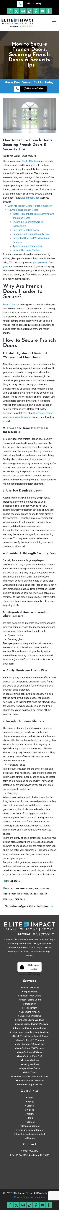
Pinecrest (33, 939)
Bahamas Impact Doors (30, 1084)
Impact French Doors (30, 995)
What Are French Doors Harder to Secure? (30, 205)
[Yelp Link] (49, 11)
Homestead (26, 943)
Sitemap (30, 1138)
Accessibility (38, 1197)
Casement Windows (31, 1012)
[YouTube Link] (42, 11)
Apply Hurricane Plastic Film (28, 246)
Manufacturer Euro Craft (30, 1056)
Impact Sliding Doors (30, 999)
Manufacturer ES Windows (30, 1040)
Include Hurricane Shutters (27, 250)
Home (31, 1097)
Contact (30, 1122)
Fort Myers (37, 947)
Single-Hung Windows (30, 1016)
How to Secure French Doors (23, 209)
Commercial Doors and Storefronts (30, 1076)
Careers (30, 1105)
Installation (30, 1003)
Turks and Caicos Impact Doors (30, 1028)
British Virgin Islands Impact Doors (30, 1036)
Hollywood (39, 943)
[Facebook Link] (10, 11)
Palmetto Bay (46, 939)
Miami (9, 939)
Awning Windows (30, 1064)
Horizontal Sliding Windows (30, 1020)
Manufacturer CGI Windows (30, 1044)
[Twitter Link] (16, 11)
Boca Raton (24, 947)
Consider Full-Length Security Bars (31, 234)
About (31, 1101)
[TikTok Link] (29, 11)
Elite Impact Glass (29, 197)
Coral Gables (20, 939)
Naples (48, 947)
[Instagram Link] (23, 11)
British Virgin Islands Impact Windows (30, 1032)
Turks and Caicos (28, 951)
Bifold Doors (30, 1072)
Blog (30, 1118)
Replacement (30, 1007)
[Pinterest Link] (36, 11)
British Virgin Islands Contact (30, 1134)
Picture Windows (30, 1060)
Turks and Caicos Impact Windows (30, 1024)
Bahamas (12, 951)
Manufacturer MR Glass (30, 1052)
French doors (10, 304)
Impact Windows (30, 987)
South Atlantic (29, 161)
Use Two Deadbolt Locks (26, 230)
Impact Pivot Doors (30, 1068)
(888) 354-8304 (30, 1151)
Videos (30, 1109)
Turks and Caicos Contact (30, 1130)
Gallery (30, 1114)
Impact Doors (30, 991)
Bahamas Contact (30, 1126)
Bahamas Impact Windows (30, 1080)
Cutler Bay (13, 943)
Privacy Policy (21, 1197)
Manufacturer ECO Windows (30, 1048)
